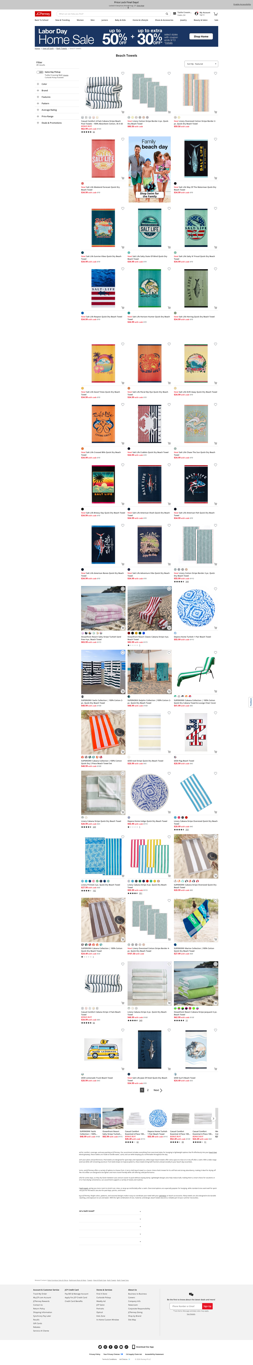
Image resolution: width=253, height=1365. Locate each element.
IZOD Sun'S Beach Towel (184, 1078)
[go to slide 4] (128, 7)
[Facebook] (111, 1347)
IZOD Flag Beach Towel (184, 760)
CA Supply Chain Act (134, 1354)
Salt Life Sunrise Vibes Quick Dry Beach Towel (101, 257)
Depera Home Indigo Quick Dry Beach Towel (147, 821)
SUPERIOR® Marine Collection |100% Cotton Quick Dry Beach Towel (194, 949)
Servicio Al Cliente (41, 1330)
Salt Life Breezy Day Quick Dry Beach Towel (103, 512)
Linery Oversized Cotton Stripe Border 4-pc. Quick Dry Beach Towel (148, 949)
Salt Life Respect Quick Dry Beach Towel (101, 316)
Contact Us (38, 1305)
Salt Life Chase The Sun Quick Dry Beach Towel (194, 453)
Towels (89, 1280)
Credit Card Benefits (74, 1301)
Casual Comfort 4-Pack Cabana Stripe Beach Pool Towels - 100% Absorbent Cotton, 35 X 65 (102, 122)
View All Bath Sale (99, 1280)
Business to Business (137, 1293)
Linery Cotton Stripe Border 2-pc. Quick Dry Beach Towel (194, 574)
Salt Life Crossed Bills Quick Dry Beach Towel (101, 453)
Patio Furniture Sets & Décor (57, 1280)
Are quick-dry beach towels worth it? (53, 1233)
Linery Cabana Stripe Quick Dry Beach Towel (101, 821)
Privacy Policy (94, 1354)
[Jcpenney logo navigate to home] (43, 14)
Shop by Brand (134, 1316)
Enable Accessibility (242, 4)
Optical (99, 1312)
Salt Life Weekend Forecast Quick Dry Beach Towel (100, 188)
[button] (150, 169)
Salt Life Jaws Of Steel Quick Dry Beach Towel (147, 1079)
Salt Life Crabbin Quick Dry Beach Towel (148, 452)
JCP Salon (100, 1305)
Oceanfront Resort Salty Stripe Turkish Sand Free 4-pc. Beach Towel (101, 638)
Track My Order (40, 1293)
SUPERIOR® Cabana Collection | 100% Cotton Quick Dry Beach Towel (101, 949)
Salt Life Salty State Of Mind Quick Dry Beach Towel (147, 257)
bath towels (84, 1188)
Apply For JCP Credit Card (76, 1297)
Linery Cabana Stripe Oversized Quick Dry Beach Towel (196, 822)
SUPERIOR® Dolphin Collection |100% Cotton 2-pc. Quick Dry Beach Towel (149, 701)
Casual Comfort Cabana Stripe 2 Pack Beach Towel (101, 1013)
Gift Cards (37, 1323)
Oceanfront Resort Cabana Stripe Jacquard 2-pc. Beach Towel (195, 1013)
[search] (168, 14)
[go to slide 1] (121, 7)
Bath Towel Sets (123, 1280)
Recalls (36, 1319)
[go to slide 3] (125, 7)
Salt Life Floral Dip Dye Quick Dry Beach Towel (148, 393)
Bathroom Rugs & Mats (77, 1280)
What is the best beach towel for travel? (54, 1241)
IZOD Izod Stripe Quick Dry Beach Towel (145, 760)
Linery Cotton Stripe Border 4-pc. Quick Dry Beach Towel (148, 122)
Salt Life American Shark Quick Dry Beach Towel (149, 514)
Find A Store (101, 1293)
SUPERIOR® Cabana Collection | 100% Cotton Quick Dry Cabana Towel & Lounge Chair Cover (195, 701)
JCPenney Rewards (41, 1301)
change (65, 75)
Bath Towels (111, 1280)
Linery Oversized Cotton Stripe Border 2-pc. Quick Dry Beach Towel (195, 122)
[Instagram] (105, 1347)
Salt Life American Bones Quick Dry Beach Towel (102, 574)
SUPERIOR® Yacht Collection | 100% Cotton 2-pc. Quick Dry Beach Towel (102, 701)
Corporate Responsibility (139, 1308)
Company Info (134, 1301)
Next (156, 1090)
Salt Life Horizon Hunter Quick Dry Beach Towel (149, 318)
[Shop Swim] (150, 169)
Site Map (132, 1319)
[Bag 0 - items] (215, 14)
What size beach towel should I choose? (54, 1226)
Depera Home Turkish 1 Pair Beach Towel (192, 636)
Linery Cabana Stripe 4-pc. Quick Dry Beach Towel (147, 886)
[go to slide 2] (123, 7)
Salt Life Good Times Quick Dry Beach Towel (100, 393)
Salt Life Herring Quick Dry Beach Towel (194, 316)
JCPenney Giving (135, 1312)
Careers (131, 1297)
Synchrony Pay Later (42, 1316)
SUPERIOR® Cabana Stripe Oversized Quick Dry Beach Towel (195, 886)
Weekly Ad (101, 1301)
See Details (191, 1314)
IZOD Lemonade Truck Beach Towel (97, 1078)
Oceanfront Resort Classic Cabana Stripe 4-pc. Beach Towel (148, 638)
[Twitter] (100, 1347)
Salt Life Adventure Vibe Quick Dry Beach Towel (149, 574)
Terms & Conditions (109, 1359)
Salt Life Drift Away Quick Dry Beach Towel (195, 392)
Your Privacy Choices (111, 1354)
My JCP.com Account (42, 1297)
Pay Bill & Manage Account (76, 1293)
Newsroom (133, 1305)
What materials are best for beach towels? (55, 1218)
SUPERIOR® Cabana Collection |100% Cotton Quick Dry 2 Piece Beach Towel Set (101, 762)
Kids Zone (100, 1316)
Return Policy (39, 1308)
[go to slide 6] (133, 7)
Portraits (100, 1308)
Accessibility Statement (154, 1354)
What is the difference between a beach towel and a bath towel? (65, 1211)
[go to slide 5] (130, 7)
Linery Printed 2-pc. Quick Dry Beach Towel (100, 884)
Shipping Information (42, 1312)
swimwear (162, 1196)
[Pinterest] (116, 1347)
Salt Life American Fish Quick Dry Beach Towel (194, 514)
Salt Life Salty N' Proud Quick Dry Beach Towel (194, 257)
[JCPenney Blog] (126, 1347)
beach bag (213, 1152)
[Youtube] (121, 1347)
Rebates (36, 1327)
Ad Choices (123, 1359)
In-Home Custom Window (107, 1319)
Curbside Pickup (103, 1297)
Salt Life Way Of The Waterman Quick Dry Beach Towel (195, 188)
